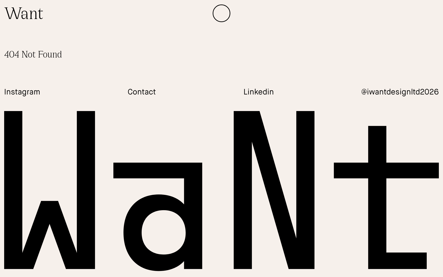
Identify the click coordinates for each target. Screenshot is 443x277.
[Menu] (221, 13)
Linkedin (258, 92)
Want (23, 13)
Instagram (22, 92)
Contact (142, 92)
